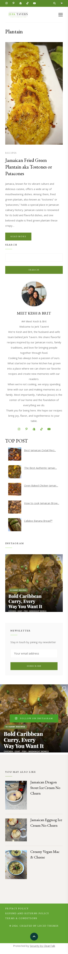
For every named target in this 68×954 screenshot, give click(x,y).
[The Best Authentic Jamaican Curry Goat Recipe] (14, 471)
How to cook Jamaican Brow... (41, 503)
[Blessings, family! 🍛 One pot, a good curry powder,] (34, 583)
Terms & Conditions (21, 918)
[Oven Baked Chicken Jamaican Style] (14, 489)
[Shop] (61, 3)
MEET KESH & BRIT (34, 313)
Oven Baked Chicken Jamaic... (41, 485)
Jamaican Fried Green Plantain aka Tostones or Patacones (28, 167)
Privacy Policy (17, 908)
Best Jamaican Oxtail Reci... (40, 450)
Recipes (11, 153)
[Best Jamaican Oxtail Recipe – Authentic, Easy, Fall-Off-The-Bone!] (14, 454)
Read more (18, 236)
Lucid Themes (48, 925)
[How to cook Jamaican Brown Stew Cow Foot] (14, 507)
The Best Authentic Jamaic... (40, 468)
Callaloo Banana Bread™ (38, 520)
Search (34, 269)
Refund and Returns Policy (27, 913)
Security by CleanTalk (42, 946)
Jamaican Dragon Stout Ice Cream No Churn (45, 788)
